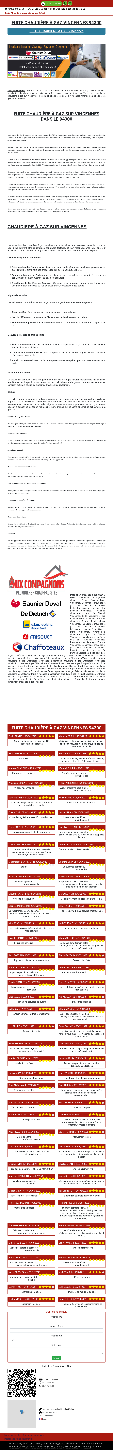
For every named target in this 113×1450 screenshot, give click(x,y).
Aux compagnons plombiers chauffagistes (58, 1409)
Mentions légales (12, 1435)
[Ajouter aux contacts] (65, 3)
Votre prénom (56, 1326)
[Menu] (70, 3)
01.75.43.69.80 (53, 3)
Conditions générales (33, 1435)
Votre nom (56, 1316)
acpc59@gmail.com (50, 1379)
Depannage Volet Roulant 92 (18, 1438)
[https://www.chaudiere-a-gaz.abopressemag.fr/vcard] (22, 1383)
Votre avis (56, 1345)
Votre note (56, 1335)
